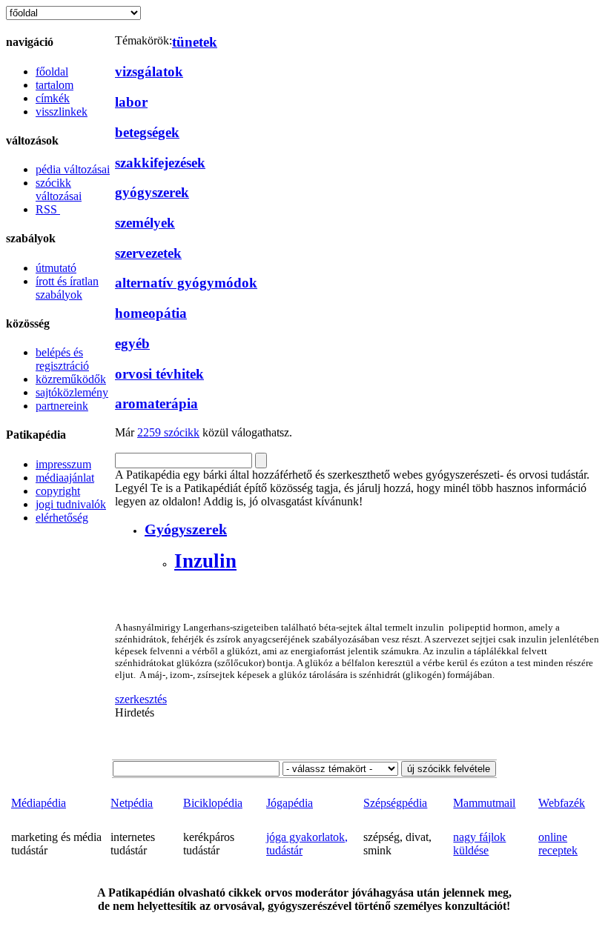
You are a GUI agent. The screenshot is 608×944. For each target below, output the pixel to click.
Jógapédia (289, 803)
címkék (53, 98)
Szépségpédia (395, 803)
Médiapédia (38, 803)
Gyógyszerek (186, 529)
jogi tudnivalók (71, 504)
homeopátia (151, 313)
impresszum (63, 464)
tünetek (194, 42)
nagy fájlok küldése (479, 844)
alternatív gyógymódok (186, 282)
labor (131, 102)
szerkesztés (141, 699)
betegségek (147, 132)
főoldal (52, 71)
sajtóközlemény (72, 392)
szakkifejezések (160, 162)
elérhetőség (62, 517)
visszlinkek (61, 111)
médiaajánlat (65, 477)
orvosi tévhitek (159, 374)
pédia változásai (73, 169)
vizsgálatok (149, 71)
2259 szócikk (168, 432)
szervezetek (148, 253)
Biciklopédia (212, 803)
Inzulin (205, 561)
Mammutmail (484, 803)
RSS (48, 209)
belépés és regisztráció (62, 359)
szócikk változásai (59, 189)
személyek (145, 222)
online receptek (558, 844)
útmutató (56, 268)
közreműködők (71, 379)
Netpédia (131, 803)
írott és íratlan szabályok (67, 288)
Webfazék (561, 803)
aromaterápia (156, 403)
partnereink (62, 405)
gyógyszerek (152, 192)
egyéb (132, 343)
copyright (58, 491)
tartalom (54, 85)
